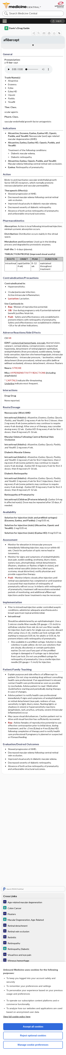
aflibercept (11, 40)
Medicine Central (21, 5)
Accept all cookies (33, 1026)
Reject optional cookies (33, 1035)
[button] (57, 21)
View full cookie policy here (16, 1016)
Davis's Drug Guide (19, 28)
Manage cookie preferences (33, 1044)
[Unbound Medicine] (59, 4)
